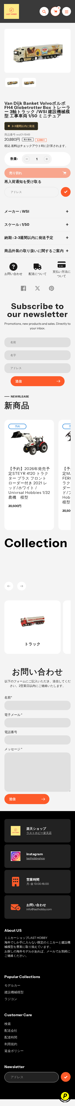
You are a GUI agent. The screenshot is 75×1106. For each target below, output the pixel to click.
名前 (8, 697)
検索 (7, 1024)
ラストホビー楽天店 (39, 833)
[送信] (66, 1077)
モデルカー (12, 985)
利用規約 (10, 1044)
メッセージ (13, 749)
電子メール (13, 715)
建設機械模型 (14, 992)
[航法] (66, 11)
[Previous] (8, 586)
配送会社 (10, 1030)
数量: (14, 159)
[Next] (21, 586)
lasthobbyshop (35, 858)
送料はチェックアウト (26, 146)
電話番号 (10, 732)
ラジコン (10, 999)
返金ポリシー (14, 1051)
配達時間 (10, 1037)
